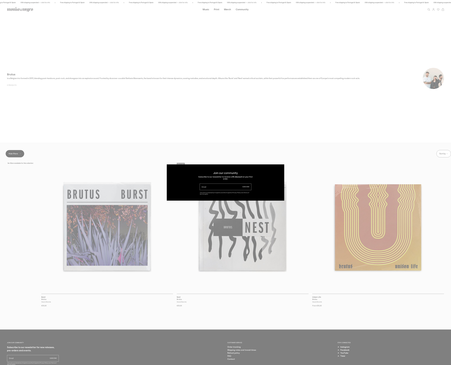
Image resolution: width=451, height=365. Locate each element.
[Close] (281, 168)
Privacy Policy (236, 192)
